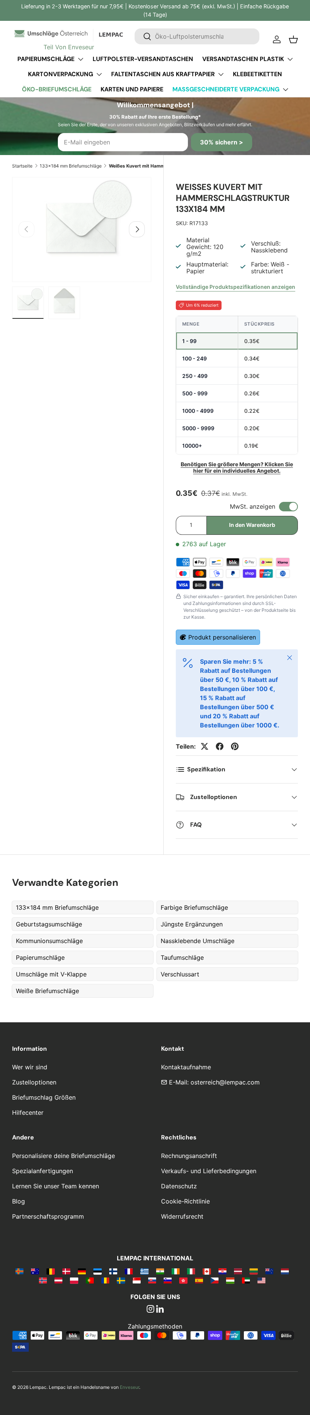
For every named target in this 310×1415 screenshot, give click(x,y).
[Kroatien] (222, 1271)
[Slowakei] (152, 1280)
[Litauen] (253, 1271)
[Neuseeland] (269, 1271)
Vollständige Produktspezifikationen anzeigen (235, 287)
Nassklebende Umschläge (197, 941)
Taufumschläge (182, 957)
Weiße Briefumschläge (47, 991)
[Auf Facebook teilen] (219, 746)
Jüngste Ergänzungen (192, 924)
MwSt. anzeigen (252, 506)
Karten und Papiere (132, 89)
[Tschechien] (215, 1280)
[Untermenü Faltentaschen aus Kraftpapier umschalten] (220, 74)
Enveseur (129, 1387)
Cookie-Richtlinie (185, 1201)
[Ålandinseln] (19, 1271)
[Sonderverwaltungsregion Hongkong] (183, 1280)
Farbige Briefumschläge (194, 907)
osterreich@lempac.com (225, 1082)
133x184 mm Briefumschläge (71, 166)
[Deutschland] (82, 1271)
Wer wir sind (29, 1067)
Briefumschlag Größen (44, 1097)
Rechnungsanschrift (189, 1156)
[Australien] (35, 1271)
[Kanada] (207, 1271)
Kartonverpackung (60, 74)
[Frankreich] (129, 1271)
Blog (18, 1201)
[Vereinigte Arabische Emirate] (246, 1280)
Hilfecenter (27, 1112)
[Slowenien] (168, 1280)
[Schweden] (121, 1280)
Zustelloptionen (34, 1082)
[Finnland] (113, 1271)
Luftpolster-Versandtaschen (143, 59)
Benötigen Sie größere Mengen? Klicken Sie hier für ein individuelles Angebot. (237, 467)
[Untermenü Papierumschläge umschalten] (80, 59)
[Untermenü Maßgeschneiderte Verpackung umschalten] (285, 89)
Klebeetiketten (257, 74)
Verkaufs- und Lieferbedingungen (208, 1171)
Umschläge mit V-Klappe (51, 974)
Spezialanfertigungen (42, 1171)
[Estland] (97, 1271)
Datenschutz (179, 1186)
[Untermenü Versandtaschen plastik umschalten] (289, 59)
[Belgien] (50, 1271)
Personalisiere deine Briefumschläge (63, 1156)
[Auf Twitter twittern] (204, 746)
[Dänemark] (66, 1271)
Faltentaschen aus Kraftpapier (163, 74)
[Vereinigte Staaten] (261, 1280)
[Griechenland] (144, 1271)
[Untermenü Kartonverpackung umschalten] (99, 74)
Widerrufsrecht (182, 1216)
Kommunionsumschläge (49, 941)
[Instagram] (150, 1309)
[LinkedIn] (160, 1309)
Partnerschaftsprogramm (48, 1216)
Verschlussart (180, 974)
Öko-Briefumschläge (56, 89)
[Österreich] (58, 1280)
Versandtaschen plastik (243, 59)
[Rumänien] (105, 1280)
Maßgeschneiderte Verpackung (225, 89)
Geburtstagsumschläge (49, 924)
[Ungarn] (230, 1280)
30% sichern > (221, 142)
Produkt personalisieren (222, 637)
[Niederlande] (285, 1271)
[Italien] (191, 1271)
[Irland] (176, 1271)
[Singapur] (137, 1280)
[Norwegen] (43, 1280)
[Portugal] (90, 1280)
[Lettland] (238, 1271)
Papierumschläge (45, 59)
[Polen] (74, 1280)
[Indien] (160, 1271)
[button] (293, 39)
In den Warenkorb (252, 525)
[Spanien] (199, 1280)
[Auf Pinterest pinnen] (234, 746)
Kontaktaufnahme (186, 1067)
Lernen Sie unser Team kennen (55, 1186)
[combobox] (197, 36)
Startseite (22, 166)
